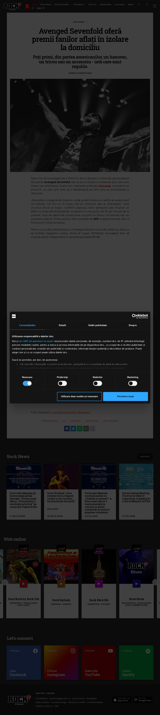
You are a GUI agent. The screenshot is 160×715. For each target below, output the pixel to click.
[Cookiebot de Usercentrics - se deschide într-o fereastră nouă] (134, 316)
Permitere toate (125, 396)
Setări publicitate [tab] (97, 325)
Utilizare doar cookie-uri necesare (79, 396)
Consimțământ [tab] (27, 325)
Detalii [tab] (62, 325)
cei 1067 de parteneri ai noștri (36, 341)
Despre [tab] (133, 325)
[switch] (62, 383)
